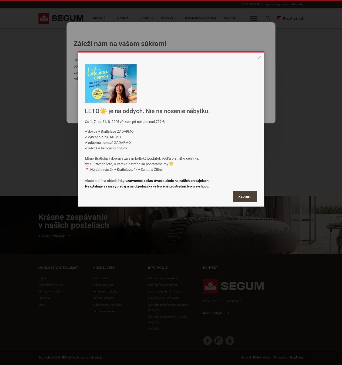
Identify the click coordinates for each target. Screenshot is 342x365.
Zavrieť (245, 196)
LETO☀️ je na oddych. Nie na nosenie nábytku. (147, 111)
